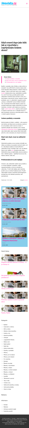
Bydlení (26, 180)
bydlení (3, 93)
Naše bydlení (8, 203)
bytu (13, 150)
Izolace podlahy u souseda (13, 78)
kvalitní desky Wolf (9, 109)
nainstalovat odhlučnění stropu (9, 129)
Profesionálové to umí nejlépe (13, 82)
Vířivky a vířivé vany (7, 288)
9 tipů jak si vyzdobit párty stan (13, 219)
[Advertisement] (14, 22)
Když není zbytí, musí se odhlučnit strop (16, 80)
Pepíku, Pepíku (5, 313)
